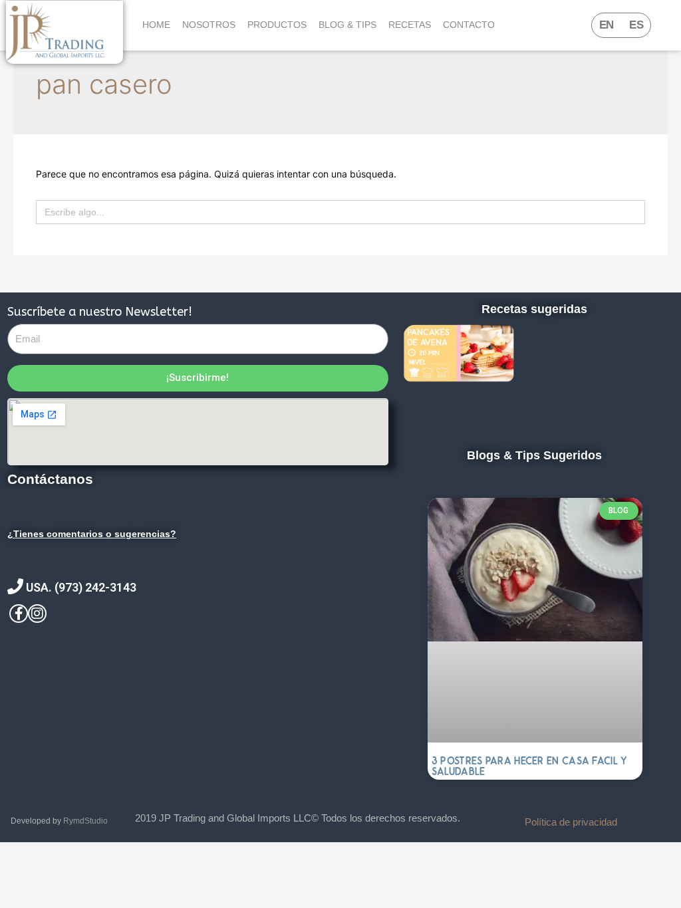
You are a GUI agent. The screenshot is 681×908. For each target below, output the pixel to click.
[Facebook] (18, 613)
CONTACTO (469, 24)
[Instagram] (37, 613)
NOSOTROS (208, 24)
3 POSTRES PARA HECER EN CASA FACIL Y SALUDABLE (530, 766)
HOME (156, 24)
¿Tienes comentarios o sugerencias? (91, 533)
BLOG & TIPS (347, 24)
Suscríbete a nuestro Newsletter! (99, 311)
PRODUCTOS (277, 24)
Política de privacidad (571, 822)
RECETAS (409, 24)
